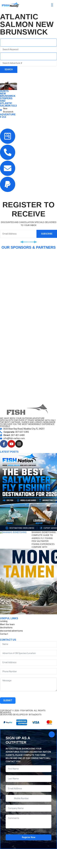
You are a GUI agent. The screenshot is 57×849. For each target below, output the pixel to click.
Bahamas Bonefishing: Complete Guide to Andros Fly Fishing (44, 535)
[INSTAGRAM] (19, 444)
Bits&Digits (35, 714)
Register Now (28, 837)
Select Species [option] (11, 56)
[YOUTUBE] (11, 444)
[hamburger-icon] (52, 5)
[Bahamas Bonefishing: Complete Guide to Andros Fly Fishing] (16, 540)
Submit (7, 700)
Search (9, 69)
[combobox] (28, 43)
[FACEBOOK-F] (4, 444)
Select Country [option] (11, 42)
